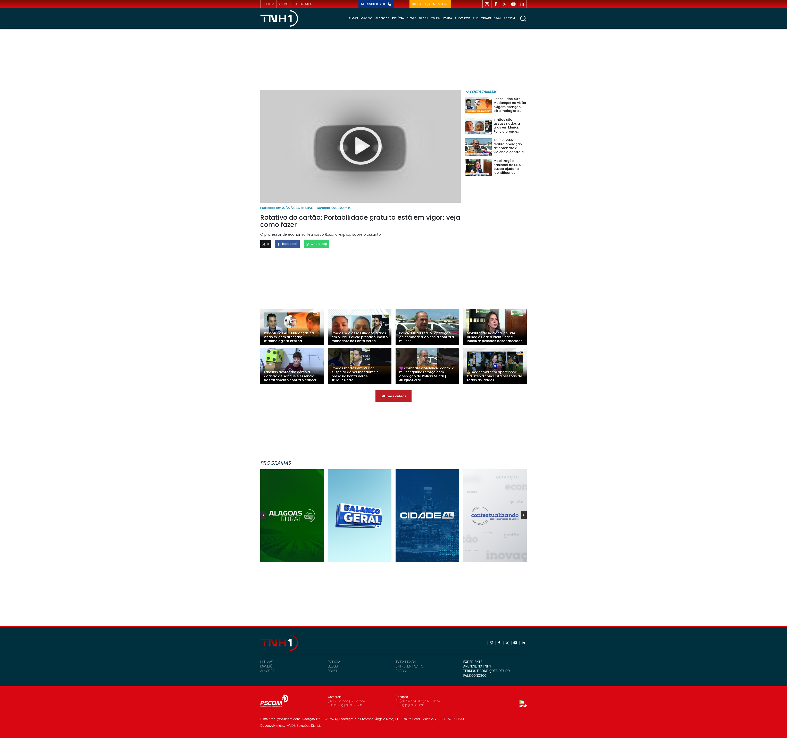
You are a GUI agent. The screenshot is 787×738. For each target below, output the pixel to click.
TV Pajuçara (441, 18)
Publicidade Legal (487, 18)
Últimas (352, 18)
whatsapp (319, 243)
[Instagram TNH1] (487, 4)
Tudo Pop (462, 18)
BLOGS (333, 666)
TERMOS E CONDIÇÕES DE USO (486, 671)
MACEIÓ (266, 666)
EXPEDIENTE (472, 662)
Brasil (424, 18)
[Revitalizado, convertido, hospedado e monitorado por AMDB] (523, 703)
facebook (290, 243)
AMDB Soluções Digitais (304, 726)
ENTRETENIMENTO (409, 666)
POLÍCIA (334, 662)
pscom (268, 4)
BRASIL (333, 671)
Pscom (509, 18)
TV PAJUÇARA (406, 662)
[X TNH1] (504, 4)
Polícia (398, 18)
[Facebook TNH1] (496, 4)
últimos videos (393, 396)
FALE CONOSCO (475, 676)
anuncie (285, 4)
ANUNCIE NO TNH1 (477, 666)
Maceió (367, 18)
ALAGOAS (267, 671)
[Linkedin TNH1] (522, 4)
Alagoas (382, 18)
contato (303, 4)
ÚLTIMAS (266, 662)
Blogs (411, 18)
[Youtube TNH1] (513, 4)
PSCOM (401, 671)
